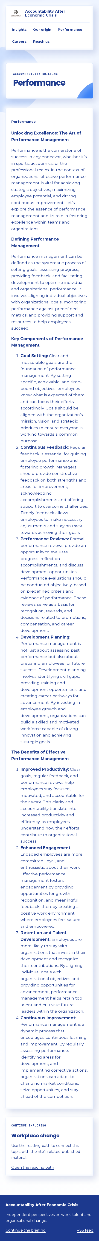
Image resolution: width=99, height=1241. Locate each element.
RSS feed (85, 1230)
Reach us (41, 41)
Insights (19, 30)
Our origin (42, 30)
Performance (70, 30)
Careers (19, 41)
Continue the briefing (26, 1230)
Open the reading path (32, 1167)
